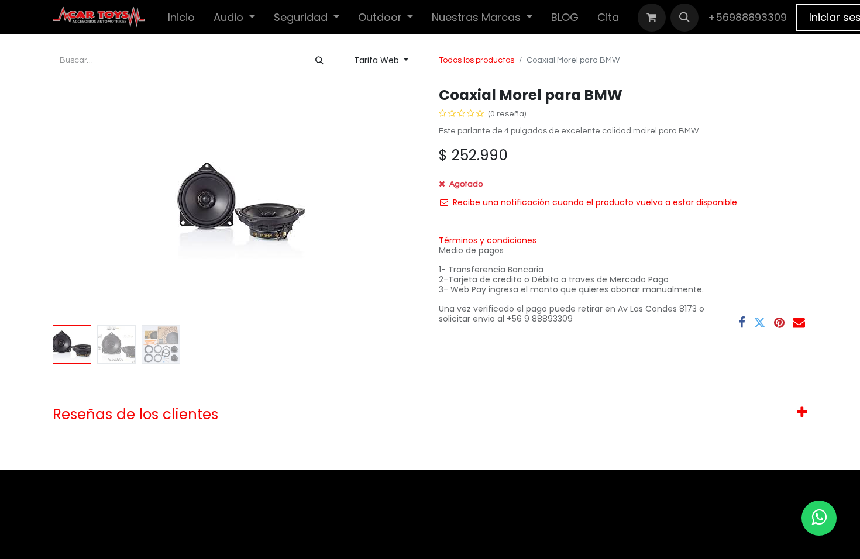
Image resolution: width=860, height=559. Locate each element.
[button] (684, 18)
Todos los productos (476, 60)
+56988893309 (747, 17)
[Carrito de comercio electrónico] (652, 18)
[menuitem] (181, 17)
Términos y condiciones (487, 240)
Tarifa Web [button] (377, 60)
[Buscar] (319, 61)
